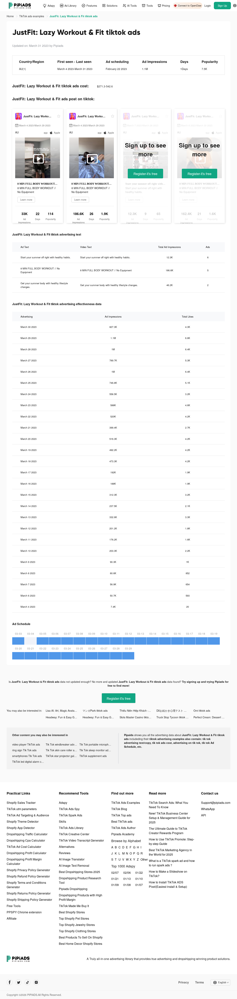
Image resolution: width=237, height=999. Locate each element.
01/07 (139, 885)
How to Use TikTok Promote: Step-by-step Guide (171, 841)
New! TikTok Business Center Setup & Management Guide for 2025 (169, 817)
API (203, 815)
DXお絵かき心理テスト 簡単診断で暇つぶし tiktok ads (174, 710)
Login (207, 5)
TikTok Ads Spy (69, 809)
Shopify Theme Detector (23, 821)
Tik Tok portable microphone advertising (96, 744)
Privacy (183, 982)
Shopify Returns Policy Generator (29, 893)
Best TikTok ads (121, 821)
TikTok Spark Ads (70, 815)
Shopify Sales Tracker (21, 802)
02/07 (115, 872)
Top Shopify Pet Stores (74, 918)
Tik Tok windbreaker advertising (62, 744)
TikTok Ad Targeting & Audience (28, 815)
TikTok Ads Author (123, 828)
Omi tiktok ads (201, 710)
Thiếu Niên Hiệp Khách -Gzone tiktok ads (138, 710)
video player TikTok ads (26, 744)
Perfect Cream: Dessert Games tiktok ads (211, 717)
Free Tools (14, 906)
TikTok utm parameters (22, 809)
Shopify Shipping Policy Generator (29, 899)
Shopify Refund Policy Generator (28, 876)
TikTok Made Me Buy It (74, 906)
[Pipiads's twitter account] (18, 982)
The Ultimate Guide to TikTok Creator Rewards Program (168, 830)
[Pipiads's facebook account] (10, 982)
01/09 (115, 885)
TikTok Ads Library (71, 828)
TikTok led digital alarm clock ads (29, 761)
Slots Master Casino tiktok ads (137, 717)
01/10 (139, 879)
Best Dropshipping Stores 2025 (79, 872)
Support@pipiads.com (215, 802)
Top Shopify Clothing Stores (77, 931)
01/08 (127, 885)
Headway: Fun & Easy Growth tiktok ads (64, 717)
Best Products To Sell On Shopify (81, 937)
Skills (62, 821)
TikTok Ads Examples (125, 802)
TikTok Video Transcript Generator (81, 840)
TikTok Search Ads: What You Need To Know (168, 804)
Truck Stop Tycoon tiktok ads (173, 717)
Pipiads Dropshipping (73, 889)
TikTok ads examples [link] (32, 16)
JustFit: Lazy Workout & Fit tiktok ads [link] (74, 16)
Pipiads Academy (122, 834)
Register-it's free (145, 173)
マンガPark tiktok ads (95, 710)
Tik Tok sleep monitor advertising (96, 750)
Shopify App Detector (21, 828)
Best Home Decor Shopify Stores (80, 943)
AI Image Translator (71, 859)
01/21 (115, 879)
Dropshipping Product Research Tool (80, 880)
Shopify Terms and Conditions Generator (26, 884)
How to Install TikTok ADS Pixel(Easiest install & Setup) (168, 884)
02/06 (127, 872)
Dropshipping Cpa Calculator (26, 840)
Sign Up (222, 5)
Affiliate (11, 918)
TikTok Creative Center (74, 834)
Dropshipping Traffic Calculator (27, 834)
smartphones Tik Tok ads (27, 756)
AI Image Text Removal (74, 865)
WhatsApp (208, 809)
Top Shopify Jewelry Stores (77, 925)
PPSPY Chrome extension (24, 912)
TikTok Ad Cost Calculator (24, 846)
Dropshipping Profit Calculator (26, 853)
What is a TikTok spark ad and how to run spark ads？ (172, 863)
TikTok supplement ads (93, 756)
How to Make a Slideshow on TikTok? (168, 873)
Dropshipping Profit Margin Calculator (24, 861)
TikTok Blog (119, 809)
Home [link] (10, 16)
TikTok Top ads (121, 815)
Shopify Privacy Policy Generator (28, 870)
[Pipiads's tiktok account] (27, 982)
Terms (199, 982)
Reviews (64, 853)
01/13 (127, 879)
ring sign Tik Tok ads (24, 750)
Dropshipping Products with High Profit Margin (80, 897)
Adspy (63, 802)
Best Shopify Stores (72, 912)
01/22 (139, 872)
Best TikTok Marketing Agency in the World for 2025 (170, 852)
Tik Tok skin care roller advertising (62, 750)
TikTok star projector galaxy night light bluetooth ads (62, 756)
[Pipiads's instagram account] (36, 982)
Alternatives (66, 846)
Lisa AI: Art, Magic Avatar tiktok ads (64, 710)
